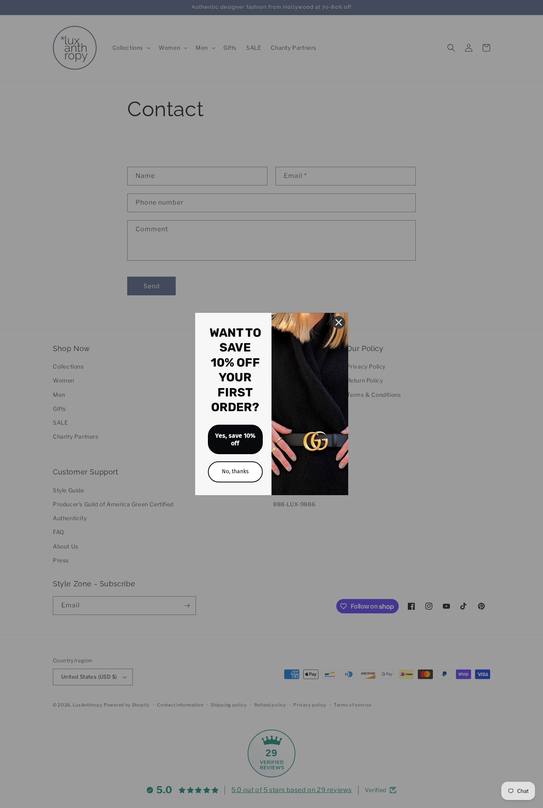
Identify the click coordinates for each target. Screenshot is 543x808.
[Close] (338, 322)
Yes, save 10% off (235, 439)
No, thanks (235, 471)
